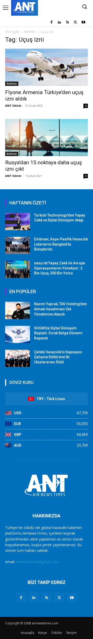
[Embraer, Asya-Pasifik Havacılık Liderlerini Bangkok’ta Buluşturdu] (17, 245)
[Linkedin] (60, 22)
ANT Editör (13, 105)
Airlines (12, 83)
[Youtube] (83, 22)
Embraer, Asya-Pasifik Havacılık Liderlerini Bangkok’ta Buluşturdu (61, 244)
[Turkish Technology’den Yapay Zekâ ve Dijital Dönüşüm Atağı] (17, 221)
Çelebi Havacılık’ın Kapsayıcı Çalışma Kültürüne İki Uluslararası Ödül (58, 357)
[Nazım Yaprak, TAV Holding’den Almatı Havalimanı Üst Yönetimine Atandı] (17, 310)
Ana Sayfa (12, 32)
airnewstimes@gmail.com (37, 561)
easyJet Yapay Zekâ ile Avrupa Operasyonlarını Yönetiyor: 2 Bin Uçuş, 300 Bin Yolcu (59, 268)
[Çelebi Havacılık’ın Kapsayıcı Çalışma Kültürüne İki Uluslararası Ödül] (17, 358)
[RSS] (68, 22)
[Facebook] (52, 22)
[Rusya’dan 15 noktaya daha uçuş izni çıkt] (46, 137)
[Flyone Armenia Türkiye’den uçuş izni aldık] (46, 67)
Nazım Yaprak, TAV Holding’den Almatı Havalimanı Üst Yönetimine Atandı (60, 309)
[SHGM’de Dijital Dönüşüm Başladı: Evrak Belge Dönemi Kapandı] (17, 334)
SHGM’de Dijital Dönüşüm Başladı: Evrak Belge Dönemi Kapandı (58, 333)
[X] (75, 22)
